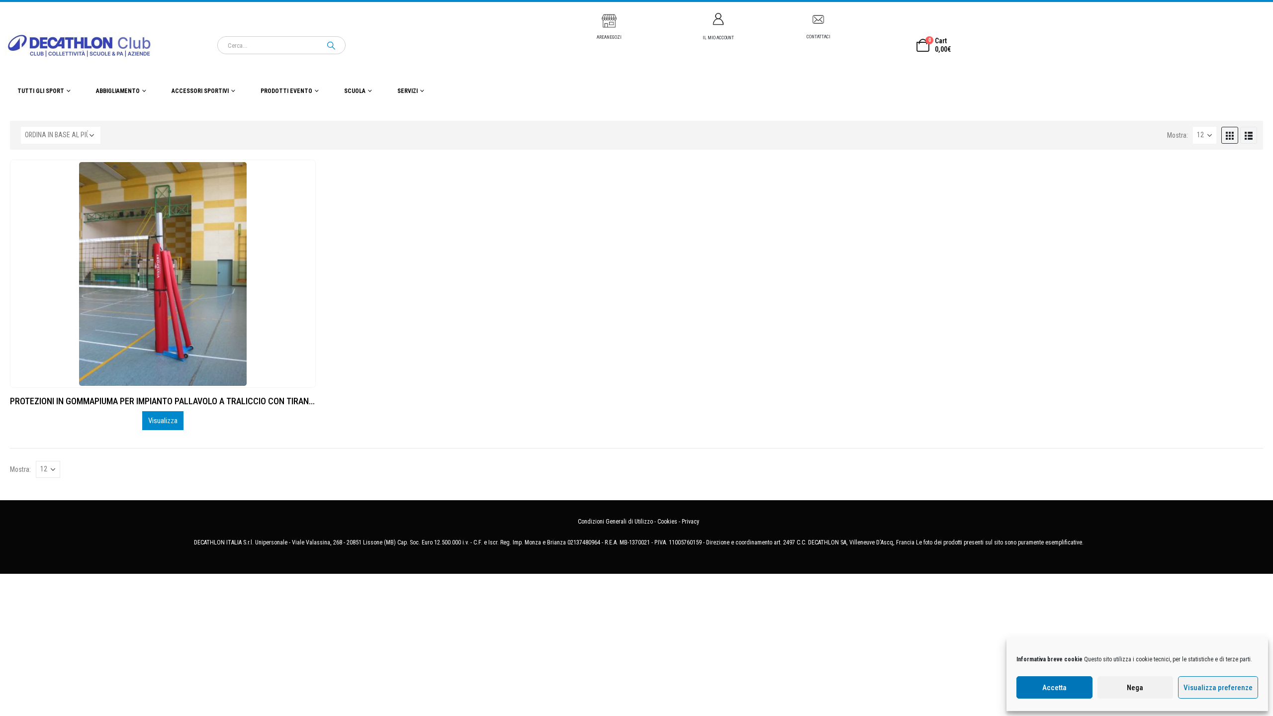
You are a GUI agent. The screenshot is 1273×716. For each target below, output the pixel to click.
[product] (163, 274)
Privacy (690, 521)
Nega (1135, 687)
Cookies (667, 521)
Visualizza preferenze (1218, 687)
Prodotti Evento (286, 91)
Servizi (407, 91)
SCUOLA (354, 91)
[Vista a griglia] (1229, 135)
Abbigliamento (118, 91)
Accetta (1054, 687)
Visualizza (163, 420)
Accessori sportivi (200, 91)
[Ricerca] (331, 45)
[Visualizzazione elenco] (1248, 135)
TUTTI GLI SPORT (40, 91)
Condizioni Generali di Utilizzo (615, 521)
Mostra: (1177, 135)
